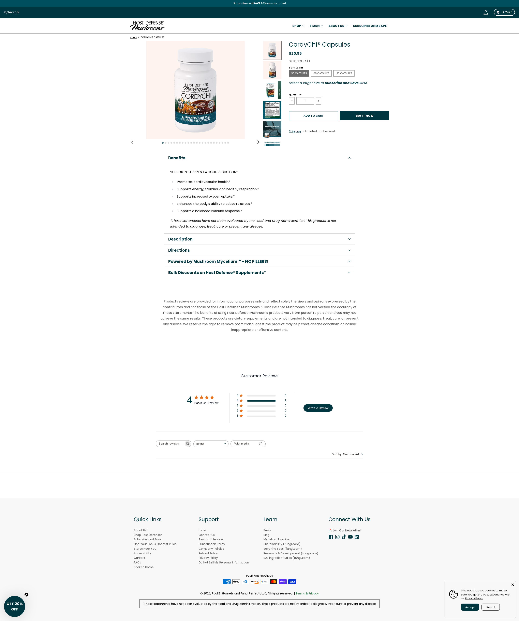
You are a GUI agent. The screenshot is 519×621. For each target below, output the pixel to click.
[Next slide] (258, 142)
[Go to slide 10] (188, 143)
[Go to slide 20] (217, 143)
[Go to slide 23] (225, 143)
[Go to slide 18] (211, 143)
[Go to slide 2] (165, 143)
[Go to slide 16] (205, 143)
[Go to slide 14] (200, 143)
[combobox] (210, 443)
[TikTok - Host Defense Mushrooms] (343, 536)
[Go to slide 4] (171, 143)
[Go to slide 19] (214, 143)
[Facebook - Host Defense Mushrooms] (330, 536)
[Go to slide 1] (163, 143)
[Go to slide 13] (197, 143)
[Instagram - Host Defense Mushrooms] (337, 536)
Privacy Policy (474, 598)
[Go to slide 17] (208, 143)
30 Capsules (299, 73)
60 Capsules (321, 73)
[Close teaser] (26, 595)
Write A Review (318, 408)
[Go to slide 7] (180, 143)
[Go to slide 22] (222, 143)
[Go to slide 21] (219, 143)
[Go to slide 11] (191, 143)
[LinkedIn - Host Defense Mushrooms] (356, 536)
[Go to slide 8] (182, 143)
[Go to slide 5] (174, 143)
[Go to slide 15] (202, 143)
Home (133, 37)
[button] (259, 157)
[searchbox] (170, 443)
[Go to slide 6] (177, 143)
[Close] (513, 584)
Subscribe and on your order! (259, 3)
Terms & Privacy (307, 593)
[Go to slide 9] (185, 143)
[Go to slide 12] (194, 143)
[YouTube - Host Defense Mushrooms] (350, 536)
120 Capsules (344, 73)
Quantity (295, 94)
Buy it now (364, 116)
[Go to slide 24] (228, 143)
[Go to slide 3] (168, 143)
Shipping (295, 131)
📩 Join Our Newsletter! (344, 530)
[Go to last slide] (132, 142)
